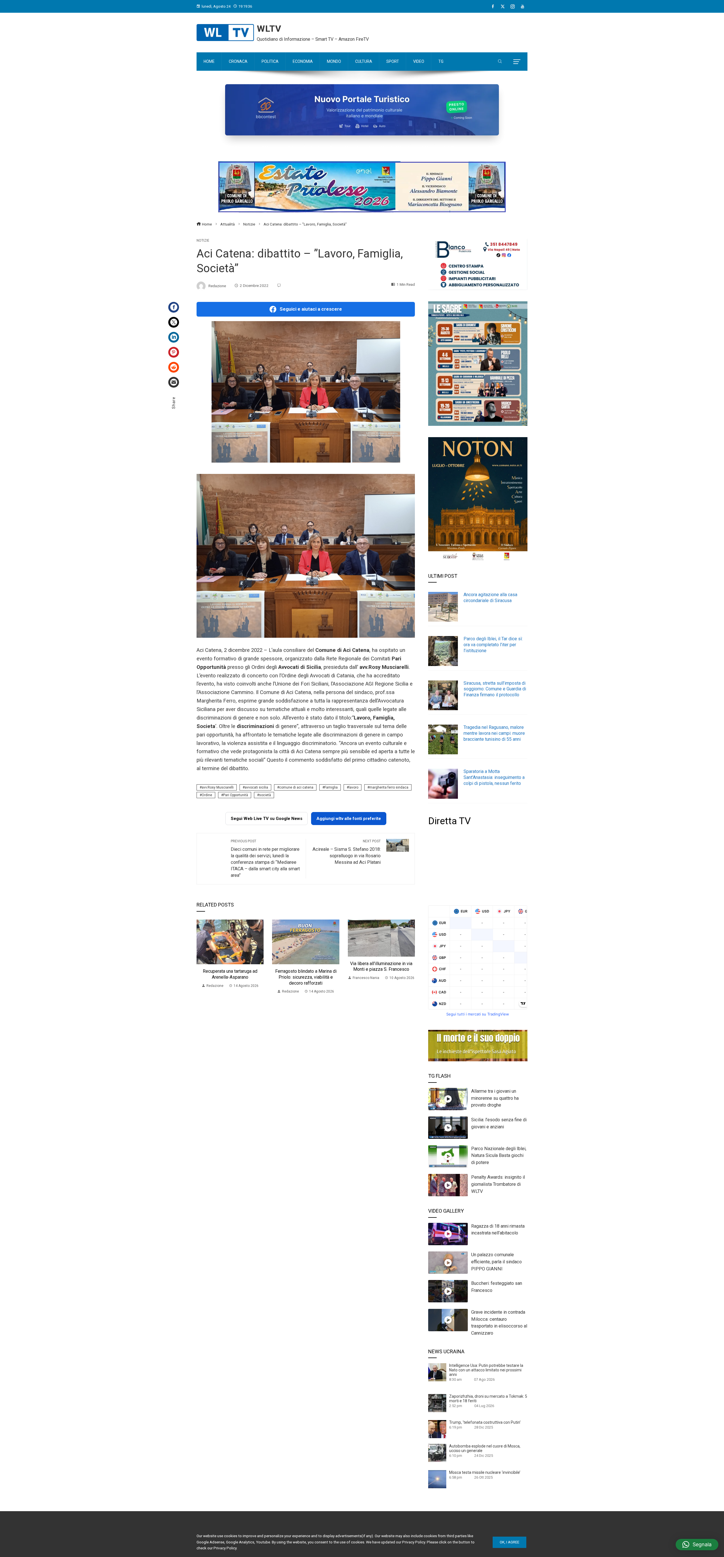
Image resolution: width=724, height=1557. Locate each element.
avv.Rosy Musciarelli (218, 787)
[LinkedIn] (173, 337)
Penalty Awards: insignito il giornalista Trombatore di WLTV (498, 1184)
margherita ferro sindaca (388, 787)
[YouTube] (522, 6)
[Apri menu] (516, 61)
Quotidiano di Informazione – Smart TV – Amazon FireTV (313, 39)
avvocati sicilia (256, 787)
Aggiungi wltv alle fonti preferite (348, 818)
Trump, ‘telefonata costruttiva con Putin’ (485, 1422)
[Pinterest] (173, 352)
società (265, 795)
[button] (697, 1544)
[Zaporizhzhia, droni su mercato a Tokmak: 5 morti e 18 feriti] (437, 1402)
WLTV (269, 28)
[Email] (173, 382)
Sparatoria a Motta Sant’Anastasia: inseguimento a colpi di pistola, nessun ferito (494, 777)
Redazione (217, 285)
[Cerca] (500, 61)
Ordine (207, 795)
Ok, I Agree (509, 1542)
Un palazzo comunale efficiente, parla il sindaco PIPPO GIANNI (496, 1262)
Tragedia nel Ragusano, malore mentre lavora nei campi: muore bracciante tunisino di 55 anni (494, 733)
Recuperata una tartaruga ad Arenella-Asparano (230, 974)
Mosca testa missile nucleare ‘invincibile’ (484, 1472)
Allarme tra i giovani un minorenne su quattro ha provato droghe (495, 1098)
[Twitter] (173, 322)
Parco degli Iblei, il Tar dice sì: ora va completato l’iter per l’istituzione (493, 644)
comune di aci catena (296, 787)
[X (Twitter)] (503, 6)
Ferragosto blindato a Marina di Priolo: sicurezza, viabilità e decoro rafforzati (306, 977)
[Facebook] (493, 6)
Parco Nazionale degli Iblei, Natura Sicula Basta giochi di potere (498, 1155)
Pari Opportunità (235, 795)
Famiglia (331, 787)
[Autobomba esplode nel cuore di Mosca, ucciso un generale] (437, 1452)
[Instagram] (513, 6)
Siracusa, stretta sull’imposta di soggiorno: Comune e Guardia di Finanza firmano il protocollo (495, 689)
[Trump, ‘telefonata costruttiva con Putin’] (437, 1428)
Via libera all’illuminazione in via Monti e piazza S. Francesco (381, 966)
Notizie (203, 240)
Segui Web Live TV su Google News (266, 818)
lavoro (353, 787)
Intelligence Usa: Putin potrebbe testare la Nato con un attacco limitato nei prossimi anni (486, 1370)
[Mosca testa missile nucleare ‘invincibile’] (437, 1478)
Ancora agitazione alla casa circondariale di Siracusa (490, 597)
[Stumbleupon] (173, 367)
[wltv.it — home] (225, 32)
